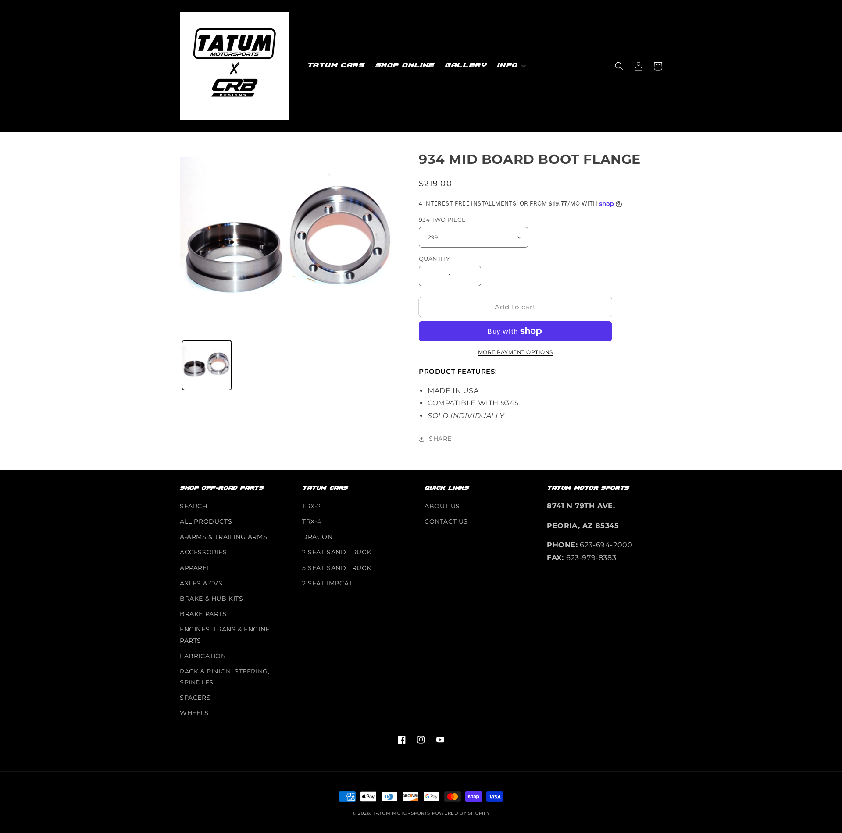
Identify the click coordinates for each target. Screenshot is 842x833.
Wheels (194, 713)
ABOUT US (442, 506)
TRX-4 (311, 521)
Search (193, 506)
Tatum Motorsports (401, 813)
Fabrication (203, 656)
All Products (206, 521)
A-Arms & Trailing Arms (223, 537)
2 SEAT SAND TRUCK (336, 552)
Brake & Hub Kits (211, 599)
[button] (510, 65)
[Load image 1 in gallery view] (207, 365)
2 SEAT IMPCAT (327, 583)
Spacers (195, 698)
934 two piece (442, 219)
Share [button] (440, 439)
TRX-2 (311, 506)
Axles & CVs (201, 583)
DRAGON (317, 537)
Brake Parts (203, 614)
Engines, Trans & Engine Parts (225, 634)
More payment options (515, 352)
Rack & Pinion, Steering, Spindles (224, 676)
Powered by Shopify (461, 813)
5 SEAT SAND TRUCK (336, 568)
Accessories (203, 552)
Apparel (195, 568)
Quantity (434, 258)
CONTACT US (446, 521)
